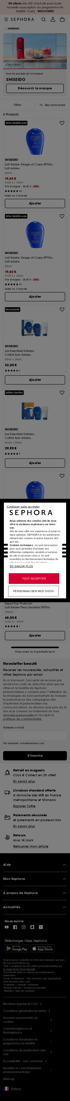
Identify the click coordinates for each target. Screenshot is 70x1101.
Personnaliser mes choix (33, 591)
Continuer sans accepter (23, 506)
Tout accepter (34, 578)
